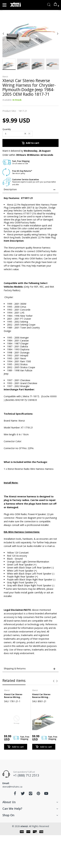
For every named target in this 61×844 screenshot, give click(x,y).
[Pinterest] (38, 794)
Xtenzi (5, 76)
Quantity (6, 129)
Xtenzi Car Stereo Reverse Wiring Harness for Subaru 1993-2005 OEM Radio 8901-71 (43, 696)
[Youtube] (46, 794)
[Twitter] (23, 794)
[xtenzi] (16, 5)
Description (10, 189)
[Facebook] (15, 794)
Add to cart (32, 142)
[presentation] (53, 681)
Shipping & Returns (15, 668)
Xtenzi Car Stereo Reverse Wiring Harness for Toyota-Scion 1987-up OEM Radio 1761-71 (14, 696)
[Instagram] (31, 794)
